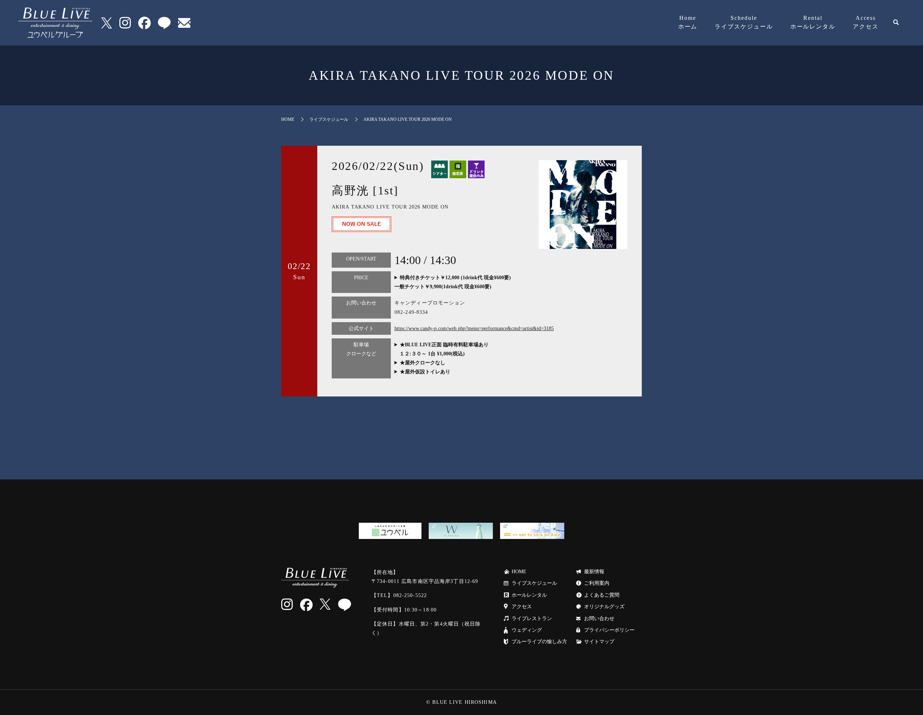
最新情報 (594, 571)
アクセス (866, 22)
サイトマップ (599, 641)
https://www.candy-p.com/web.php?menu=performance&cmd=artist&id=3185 (474, 328)
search (896, 22)
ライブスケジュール (744, 22)
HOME (287, 119)
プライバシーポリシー (609, 630)
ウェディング (527, 630)
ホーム (688, 22)
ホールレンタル (812, 22)
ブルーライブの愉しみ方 (539, 641)
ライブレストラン (532, 618)
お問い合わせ (599, 618)
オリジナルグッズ (604, 606)
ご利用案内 (596, 583)
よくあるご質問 (601, 595)
